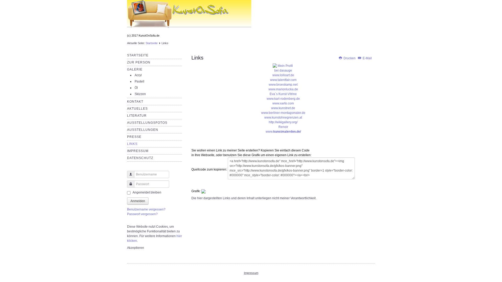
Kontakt (135, 101)
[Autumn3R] (189, 17)
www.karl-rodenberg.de (283, 99)
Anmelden (137, 201)
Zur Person (138, 62)
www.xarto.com (283, 103)
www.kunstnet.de (283, 108)
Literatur (137, 116)
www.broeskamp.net (283, 84)
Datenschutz (140, 158)
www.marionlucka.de (283, 89)
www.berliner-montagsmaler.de (283, 113)
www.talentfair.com (283, 80)
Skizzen (140, 94)
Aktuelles (137, 108)
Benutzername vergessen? (146, 209)
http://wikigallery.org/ (283, 122)
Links (132, 144)
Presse (134, 137)
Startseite (152, 43)
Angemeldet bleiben (147, 192)
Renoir (283, 127)
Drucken (349, 58)
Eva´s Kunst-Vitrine (283, 94)
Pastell (139, 81)
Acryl (138, 75)
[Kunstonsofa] (283, 68)
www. (283, 131)
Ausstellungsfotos (147, 123)
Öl (136, 88)
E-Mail (367, 58)
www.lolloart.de (283, 75)
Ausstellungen (142, 130)
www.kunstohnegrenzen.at (283, 117)
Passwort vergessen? (142, 214)
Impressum (138, 151)
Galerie (134, 69)
